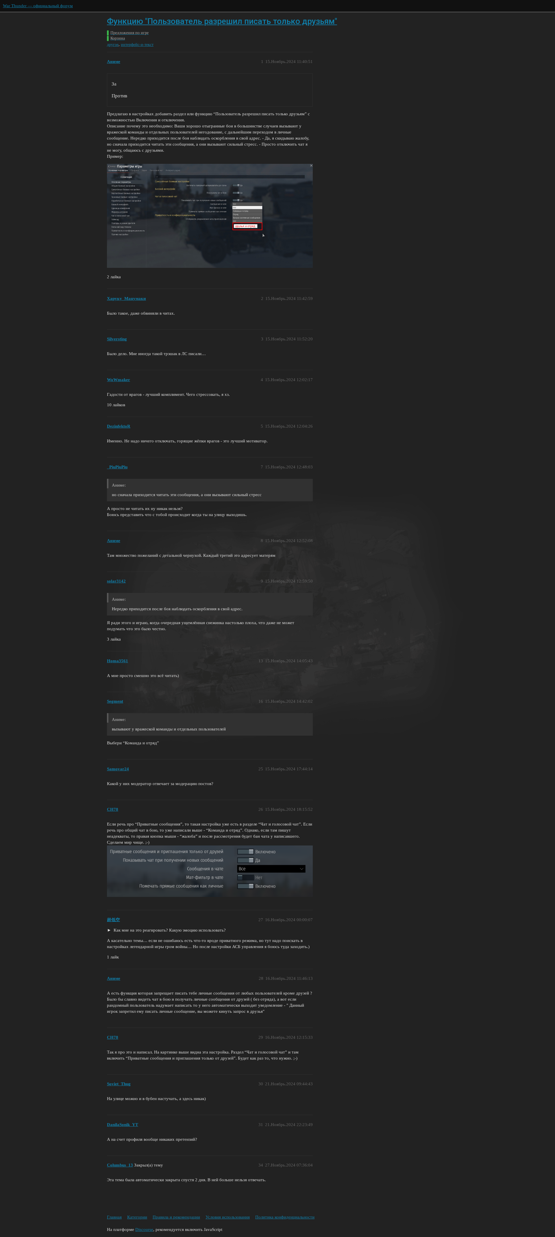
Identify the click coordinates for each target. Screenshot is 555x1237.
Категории (137, 1217)
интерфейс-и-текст (137, 44)
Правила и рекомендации (176, 1217)
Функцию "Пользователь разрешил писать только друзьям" (222, 21)
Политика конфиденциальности (284, 1217)
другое (113, 44)
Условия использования (228, 1217)
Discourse (144, 1229)
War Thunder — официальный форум (38, 5)
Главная (114, 1217)
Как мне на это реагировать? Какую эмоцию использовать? (169, 930)
